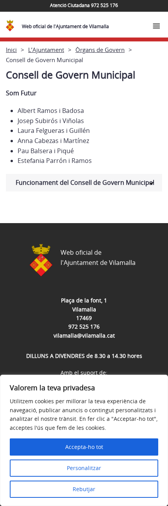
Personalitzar (84, 468)
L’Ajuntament (46, 50)
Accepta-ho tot (84, 447)
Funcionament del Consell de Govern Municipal (85, 182)
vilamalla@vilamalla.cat (84, 335)
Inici (11, 50)
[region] (84, 440)
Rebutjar (84, 489)
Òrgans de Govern (100, 50)
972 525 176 (84, 326)
